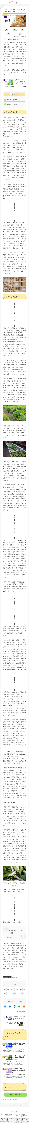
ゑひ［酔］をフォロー (21, 1118)
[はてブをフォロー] (9, 1006)
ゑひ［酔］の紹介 (8, 1118)
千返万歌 (8, 1115)
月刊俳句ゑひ (8, 1114)
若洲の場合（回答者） (12, 99)
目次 (13, 94)
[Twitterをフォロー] (5, 1006)
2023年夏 (15, 977)
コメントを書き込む (15, 1094)
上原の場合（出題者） (12, 104)
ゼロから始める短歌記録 (21, 1116)
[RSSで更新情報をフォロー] (24, 1006)
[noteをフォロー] (14, 1006)
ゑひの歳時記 (7, 977)
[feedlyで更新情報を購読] (19, 1006)
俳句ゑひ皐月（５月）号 (16, 781)
